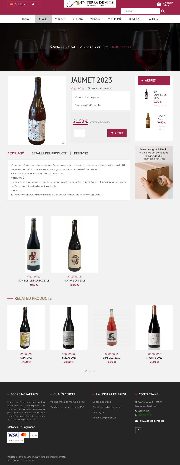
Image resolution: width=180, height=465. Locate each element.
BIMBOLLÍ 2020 (111, 357)
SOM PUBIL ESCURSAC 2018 (33, 280)
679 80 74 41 (145, 415)
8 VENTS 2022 (154, 357)
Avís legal (98, 412)
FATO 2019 (26, 357)
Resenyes (81, 153)
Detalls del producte (49, 153)
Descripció (15, 153)
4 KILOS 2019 (68, 357)
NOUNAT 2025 (162, 117)
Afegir (118, 133)
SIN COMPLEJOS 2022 (160, 95)
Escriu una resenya (102, 88)
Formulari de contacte (151, 421)
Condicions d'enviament (107, 407)
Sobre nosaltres (102, 402)
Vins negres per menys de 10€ (67, 402)
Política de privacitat (104, 417)
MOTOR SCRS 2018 (74, 280)
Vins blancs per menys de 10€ (67, 407)
